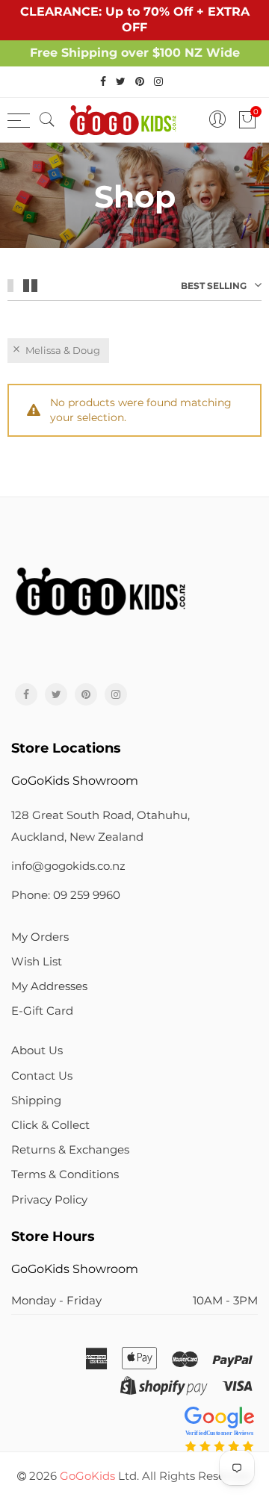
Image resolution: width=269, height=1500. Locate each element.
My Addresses (49, 986)
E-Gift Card (42, 1011)
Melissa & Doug (62, 350)
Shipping (36, 1100)
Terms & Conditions (65, 1174)
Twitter (56, 694)
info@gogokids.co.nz (68, 866)
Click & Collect (50, 1125)
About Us (37, 1050)
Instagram (116, 694)
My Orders (40, 937)
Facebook (26, 694)
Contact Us (41, 1076)
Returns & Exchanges (70, 1150)
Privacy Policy (49, 1200)
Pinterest (86, 694)
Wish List (36, 961)
